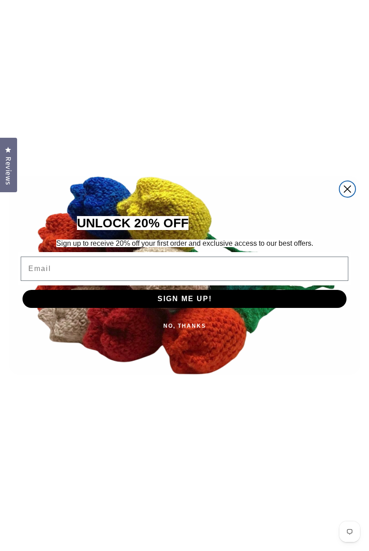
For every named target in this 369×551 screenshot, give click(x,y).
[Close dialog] (347, 189)
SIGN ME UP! (185, 299)
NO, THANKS (184, 326)
